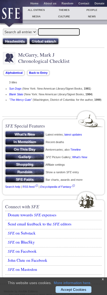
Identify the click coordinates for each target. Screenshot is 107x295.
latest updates (73, 134)
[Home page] (11, 15)
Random (67, 3)
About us (50, 3)
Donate (99, 3)
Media (36, 16)
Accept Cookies (73, 289)
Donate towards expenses (32, 214)
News (92, 16)
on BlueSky (21, 242)
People (91, 10)
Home (34, 3)
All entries (36, 10)
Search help (12, 186)
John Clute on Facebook (27, 260)
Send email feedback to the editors (39, 223)
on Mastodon (22, 269)
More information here (72, 283)
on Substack (22, 233)
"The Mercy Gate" (20, 99)
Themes (64, 10)
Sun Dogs (15, 88)
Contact (83, 3)
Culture (64, 16)
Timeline (75, 149)
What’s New (79, 157)
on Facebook (22, 251)
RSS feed (29, 186)
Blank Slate (16, 94)
